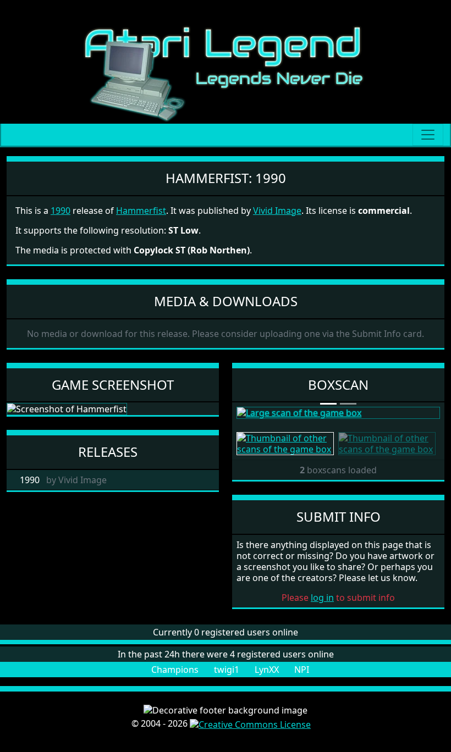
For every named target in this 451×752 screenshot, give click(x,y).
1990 (60, 210)
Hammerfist (141, 210)
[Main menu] (428, 135)
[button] (252, 413)
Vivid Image (277, 210)
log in (322, 597)
